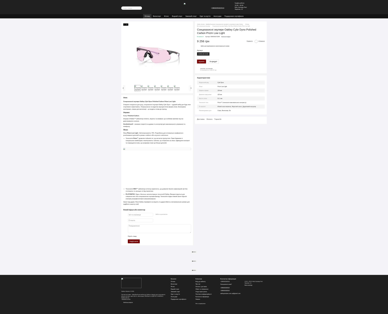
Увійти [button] (202, 46)
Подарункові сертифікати (234, 16)
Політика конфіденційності (204, 294)
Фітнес (166, 16)
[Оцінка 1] (140, 236)
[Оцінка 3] (146, 236)
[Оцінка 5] (152, 236)
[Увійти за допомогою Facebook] (169, 214)
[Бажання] (254, 8)
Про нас (198, 284)
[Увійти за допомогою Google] (173, 214)
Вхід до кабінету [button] (201, 281)
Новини (198, 299)
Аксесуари (217, 16)
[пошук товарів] (140, 8)
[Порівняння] (259, 8)
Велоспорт (157, 16)
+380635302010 (217, 8)
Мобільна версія (128, 302)
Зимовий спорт (191, 16)
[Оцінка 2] (143, 236)
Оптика (147, 16)
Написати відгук (225, 36)
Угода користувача (201, 291)
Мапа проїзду (248, 285)
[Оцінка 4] (149, 236)
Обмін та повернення (202, 289)
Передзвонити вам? (226, 284)
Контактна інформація (202, 296)
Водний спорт (177, 16)
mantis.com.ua (125, 298)
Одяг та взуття (205, 16)
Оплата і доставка (201, 286)
